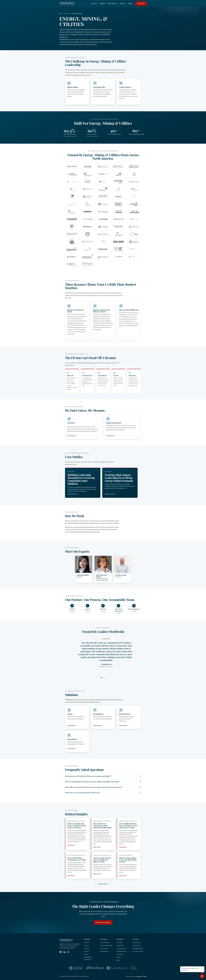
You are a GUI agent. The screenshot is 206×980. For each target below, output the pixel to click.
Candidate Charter (121, 951)
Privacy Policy (136, 942)
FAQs (118, 960)
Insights (130, 3)
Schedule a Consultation (103, 922)
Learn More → (110, 435)
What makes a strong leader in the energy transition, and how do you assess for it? (93, 787)
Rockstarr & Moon (142, 976)
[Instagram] (68, 952)
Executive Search (104, 942)
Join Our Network (121, 948)
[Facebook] (60, 952)
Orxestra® (119, 942)
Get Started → (72, 435)
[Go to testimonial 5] (104, 677)
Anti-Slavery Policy (138, 951)
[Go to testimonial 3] (101, 677)
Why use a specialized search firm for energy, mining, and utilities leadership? (92, 782)
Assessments (120, 945)
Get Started (141, 3)
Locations (86, 951)
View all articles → (103, 884)
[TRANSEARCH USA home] (66, 3)
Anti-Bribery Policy (138, 948)
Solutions (102, 3)
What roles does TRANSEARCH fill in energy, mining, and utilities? (88, 776)
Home (60, 13)
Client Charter (120, 954)
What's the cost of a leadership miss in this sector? (82, 793)
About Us (94, 3)
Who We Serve (112, 3)
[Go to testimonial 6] (105, 677)
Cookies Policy (137, 945)
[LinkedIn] (64, 952)
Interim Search (104, 948)
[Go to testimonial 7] (107, 677)
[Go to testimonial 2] (100, 677)
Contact (86, 954)
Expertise (122, 3)
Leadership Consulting (106, 945)
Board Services (104, 951)
